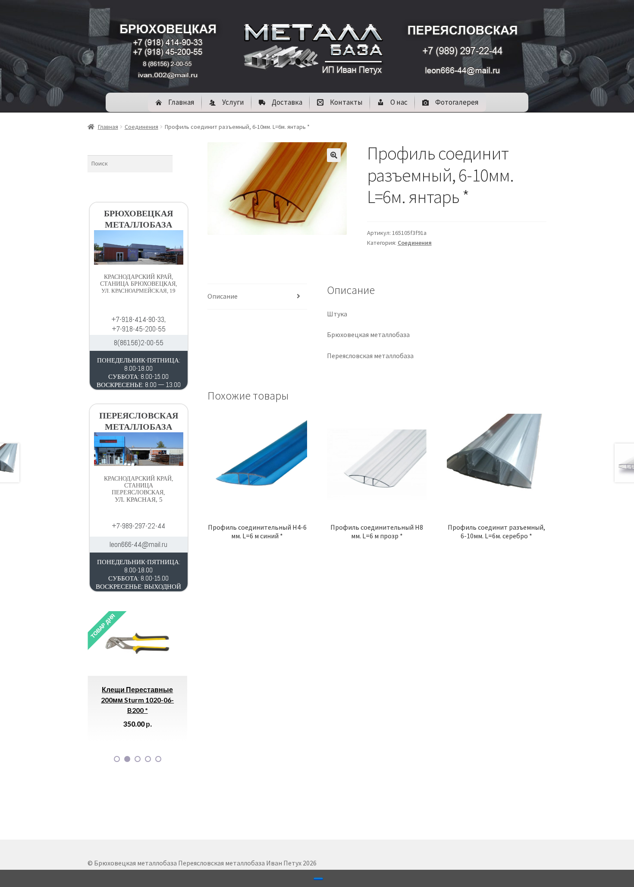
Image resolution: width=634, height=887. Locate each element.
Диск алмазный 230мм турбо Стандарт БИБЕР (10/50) (182, 699)
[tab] (257, 296)
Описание (222, 296)
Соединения (141, 127)
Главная (108, 127)
